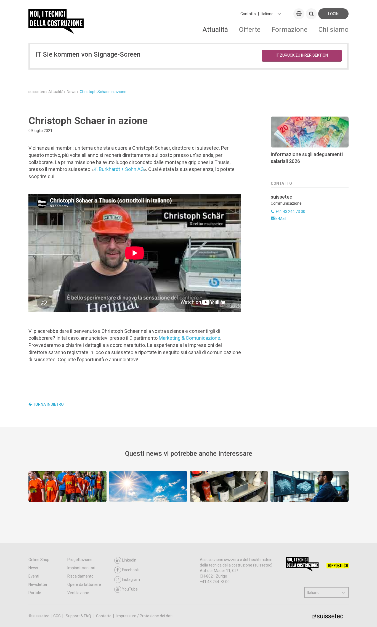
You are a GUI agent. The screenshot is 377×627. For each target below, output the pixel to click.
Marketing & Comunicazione (189, 338)
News (33, 568)
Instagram (131, 579)
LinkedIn (129, 560)
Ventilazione (78, 593)
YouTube (130, 589)
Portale (34, 593)
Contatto (248, 14)
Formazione (289, 29)
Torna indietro (48, 404)
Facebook (130, 570)
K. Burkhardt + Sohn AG (119, 169)
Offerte (250, 29)
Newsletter (37, 584)
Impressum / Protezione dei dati (144, 616)
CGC (57, 616)
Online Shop (38, 559)
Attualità (215, 29)
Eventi (33, 576)
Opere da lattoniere (84, 584)
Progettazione (79, 559)
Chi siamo (333, 29)
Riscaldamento (80, 576)
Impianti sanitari (81, 568)
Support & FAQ (79, 616)
